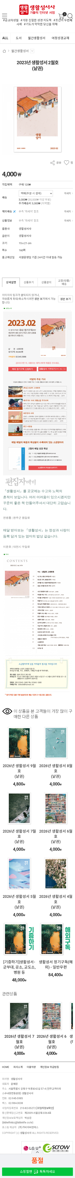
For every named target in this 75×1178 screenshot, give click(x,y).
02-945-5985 (16, 1098)
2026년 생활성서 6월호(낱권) (22, 1041)
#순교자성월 (11, 20)
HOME (5, 1067)
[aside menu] (4, 16)
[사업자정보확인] (45, 1108)
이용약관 (31, 1067)
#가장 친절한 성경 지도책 (35, 20)
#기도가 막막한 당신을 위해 (41, 24)
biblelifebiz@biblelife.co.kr (17, 1122)
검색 (70, 16)
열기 (37, 1152)
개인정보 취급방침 (49, 1067)
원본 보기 (39, 298)
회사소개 (17, 1067)
